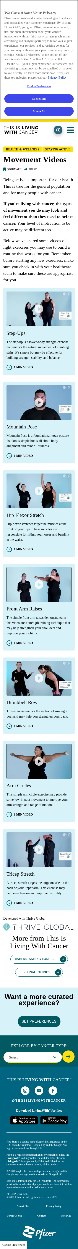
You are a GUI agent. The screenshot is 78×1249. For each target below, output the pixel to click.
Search (58, 130)
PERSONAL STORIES (35, 972)
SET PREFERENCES (39, 1021)
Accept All (39, 111)
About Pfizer (24, 1206)
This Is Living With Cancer (21, 130)
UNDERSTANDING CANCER (35, 959)
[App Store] (24, 1120)
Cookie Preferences (13, 1244)
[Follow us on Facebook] (53, 1090)
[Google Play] (54, 1120)
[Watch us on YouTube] (39, 1090)
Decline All (39, 98)
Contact (41, 1215)
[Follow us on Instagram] (25, 1090)
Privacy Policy (53, 1206)
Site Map (66, 1215)
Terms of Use (14, 1215)
